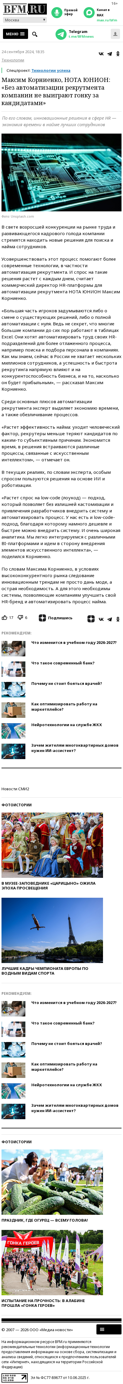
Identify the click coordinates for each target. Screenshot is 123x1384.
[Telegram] (109, 53)
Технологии (12, 60)
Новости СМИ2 (15, 788)
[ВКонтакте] (101, 53)
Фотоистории (16, 804)
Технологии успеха (50, 70)
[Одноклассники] (118, 53)
